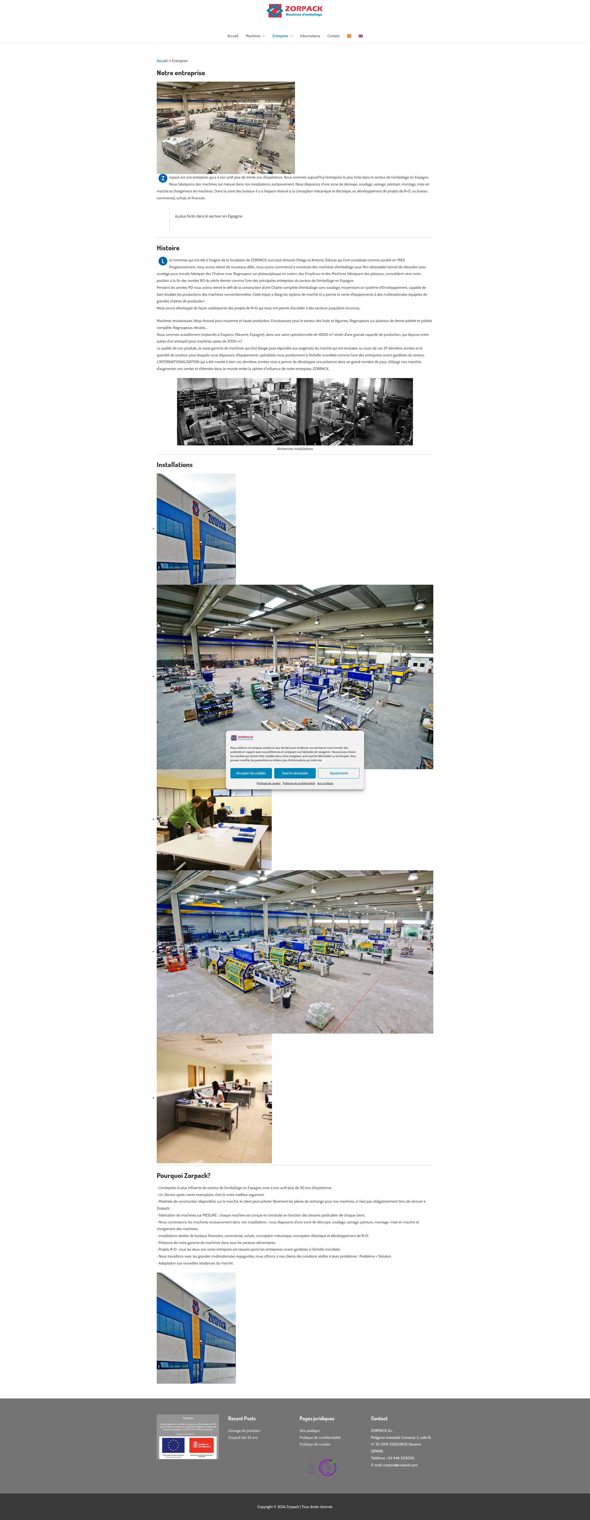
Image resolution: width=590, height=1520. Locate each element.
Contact (333, 36)
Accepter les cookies (251, 773)
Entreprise (280, 36)
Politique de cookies (268, 783)
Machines (253, 36)
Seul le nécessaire (295, 773)
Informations (310, 36)
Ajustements (339, 773)
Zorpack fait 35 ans (243, 1437)
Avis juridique (325, 783)
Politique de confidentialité (299, 783)
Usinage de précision (244, 1430)
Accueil (232, 36)
